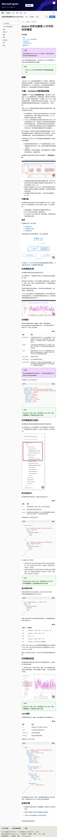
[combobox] (10, 23)
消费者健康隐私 (4, 836)
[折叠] (18, 20)
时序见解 (34, 21)
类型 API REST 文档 (37, 709)
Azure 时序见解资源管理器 (34, 263)
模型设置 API (28, 265)
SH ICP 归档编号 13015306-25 (8, 832)
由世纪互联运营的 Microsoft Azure (9, 834)
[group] (39, 395)
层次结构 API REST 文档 (41, 583)
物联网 (28, 21)
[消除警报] (54, 3)
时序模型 (50, 807)
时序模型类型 (28, 231)
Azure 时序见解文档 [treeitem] (7, 26)
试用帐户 (52, 16)
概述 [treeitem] (4, 29)
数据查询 (26, 415)
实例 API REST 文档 (37, 415)
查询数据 (43, 815)
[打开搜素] (53, 13)
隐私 (37, 832)
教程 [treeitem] (4, 34)
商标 (18, 836)
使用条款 (13, 836)
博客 (35, 834)
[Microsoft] (3, 13)
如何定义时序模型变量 (37, 799)
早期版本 (30, 834)
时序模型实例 (26, 41)
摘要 (24, 37)
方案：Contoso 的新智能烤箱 (29, 39)
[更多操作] (54, 22)
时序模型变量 (35, 812)
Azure (23, 21)
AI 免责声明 (23, 834)
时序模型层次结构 (27, 43)
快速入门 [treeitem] (5, 32)
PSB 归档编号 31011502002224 (25, 832)
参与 (40, 834)
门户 (47, 16)
